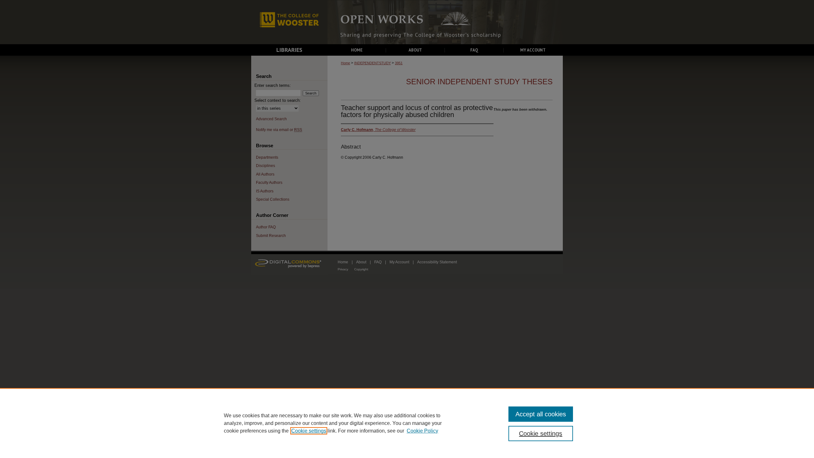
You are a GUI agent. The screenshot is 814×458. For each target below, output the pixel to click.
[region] (407, 423)
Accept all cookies (540, 414)
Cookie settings (308, 431)
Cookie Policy (422, 431)
